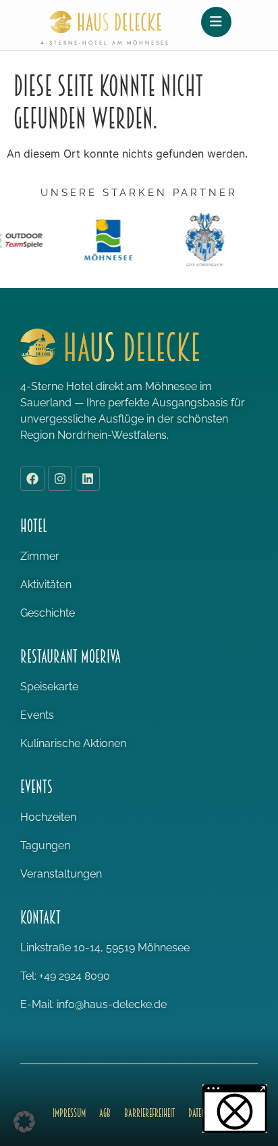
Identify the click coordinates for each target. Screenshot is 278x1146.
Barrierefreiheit (149, 1113)
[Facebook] (32, 479)
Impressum (69, 1113)
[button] (24, 1121)
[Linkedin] (88, 479)
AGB (105, 1113)
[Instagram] (60, 479)
